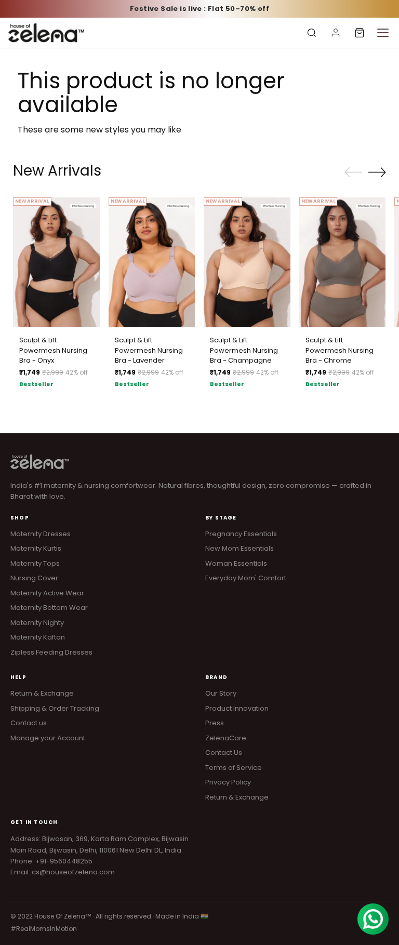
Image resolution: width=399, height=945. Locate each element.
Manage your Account (47, 738)
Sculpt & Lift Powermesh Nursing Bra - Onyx (53, 350)
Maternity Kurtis (35, 548)
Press (214, 723)
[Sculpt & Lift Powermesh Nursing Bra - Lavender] (152, 262)
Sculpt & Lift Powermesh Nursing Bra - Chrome (339, 350)
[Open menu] (383, 32)
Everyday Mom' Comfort (245, 578)
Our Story (220, 693)
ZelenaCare (225, 738)
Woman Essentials (236, 563)
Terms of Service (233, 768)
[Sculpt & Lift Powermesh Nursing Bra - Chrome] (342, 262)
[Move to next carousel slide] (377, 172)
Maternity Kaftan (37, 637)
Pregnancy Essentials (241, 534)
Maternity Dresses (40, 534)
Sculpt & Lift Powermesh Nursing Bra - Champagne (244, 350)
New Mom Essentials (239, 548)
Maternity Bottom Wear (49, 608)
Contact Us (223, 752)
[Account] (335, 32)
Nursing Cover (34, 578)
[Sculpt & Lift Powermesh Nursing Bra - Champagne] (247, 262)
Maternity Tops (35, 563)
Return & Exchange (42, 693)
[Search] (311, 32)
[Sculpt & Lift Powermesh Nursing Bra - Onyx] (56, 262)
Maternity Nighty (37, 623)
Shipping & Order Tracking (54, 708)
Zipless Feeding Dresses (51, 652)
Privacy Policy (228, 782)
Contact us (28, 723)
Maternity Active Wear (47, 593)
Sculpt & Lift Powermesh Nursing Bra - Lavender (149, 350)
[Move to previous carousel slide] (353, 172)
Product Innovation (237, 708)
